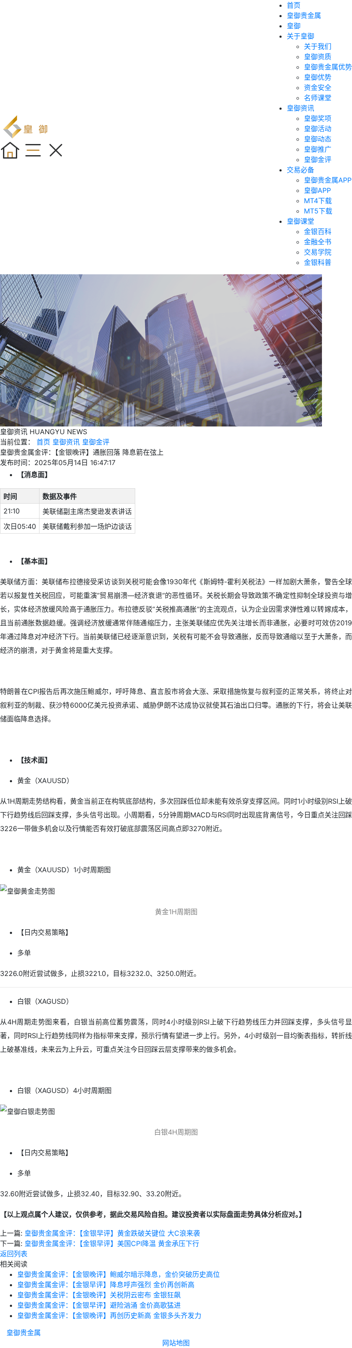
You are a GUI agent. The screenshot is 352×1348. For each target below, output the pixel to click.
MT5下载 (318, 211)
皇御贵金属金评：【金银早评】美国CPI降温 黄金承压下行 (111, 1243)
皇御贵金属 (304, 15)
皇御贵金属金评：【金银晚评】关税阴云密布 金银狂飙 (99, 1295)
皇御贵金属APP (328, 180)
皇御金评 (317, 159)
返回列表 (13, 1253)
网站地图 (176, 1343)
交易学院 (317, 252)
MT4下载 (318, 200)
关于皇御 (300, 36)
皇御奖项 (317, 118)
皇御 (293, 25)
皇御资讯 (300, 108)
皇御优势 (317, 77)
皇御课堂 (300, 221)
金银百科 (317, 231)
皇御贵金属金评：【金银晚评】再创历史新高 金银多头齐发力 (109, 1315)
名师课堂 (317, 97)
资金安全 (317, 87)
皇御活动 (317, 128)
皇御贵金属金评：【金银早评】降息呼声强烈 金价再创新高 (105, 1284)
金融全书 (317, 241)
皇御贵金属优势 (328, 67)
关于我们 (317, 46)
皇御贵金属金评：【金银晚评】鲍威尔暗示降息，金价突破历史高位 (118, 1274)
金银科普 (317, 262)
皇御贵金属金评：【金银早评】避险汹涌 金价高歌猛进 (99, 1305)
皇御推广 (317, 149)
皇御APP (317, 190)
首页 (293, 5)
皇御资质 (317, 56)
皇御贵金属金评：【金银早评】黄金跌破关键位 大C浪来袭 (112, 1233)
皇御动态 (317, 139)
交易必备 (300, 169)
